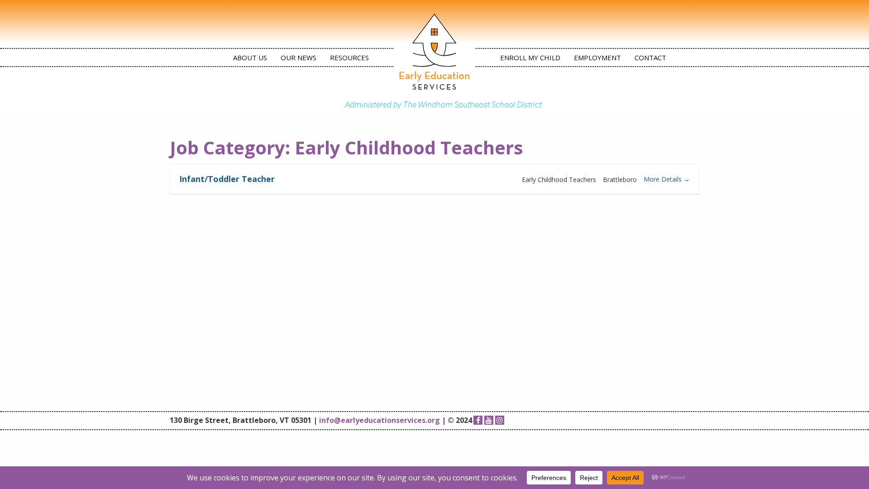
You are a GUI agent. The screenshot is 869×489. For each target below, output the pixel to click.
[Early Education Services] (434, 52)
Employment (597, 57)
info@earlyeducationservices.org (379, 420)
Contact (650, 57)
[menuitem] (250, 57)
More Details (663, 179)
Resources (349, 57)
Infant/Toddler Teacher (227, 178)
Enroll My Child (530, 57)
